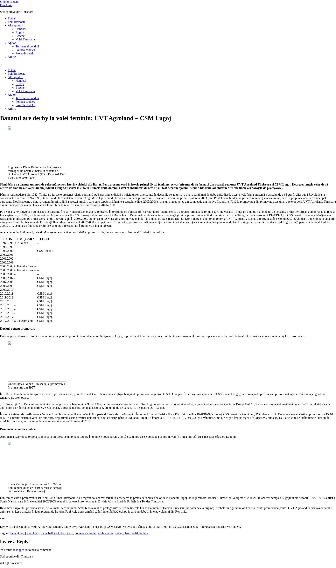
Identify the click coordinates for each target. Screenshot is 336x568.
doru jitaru (66, 533)
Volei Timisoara (25, 39)
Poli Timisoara (16, 22)
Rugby (20, 32)
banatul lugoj (18, 533)
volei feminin (140, 533)
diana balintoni (50, 533)
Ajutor (12, 43)
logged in (22, 549)
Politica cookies (25, 50)
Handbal (21, 29)
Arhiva (12, 57)
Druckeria (6, 5)
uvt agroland (122, 533)
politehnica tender (85, 533)
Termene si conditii (27, 46)
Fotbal (12, 18)
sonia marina (105, 533)
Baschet (20, 36)
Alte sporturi (15, 25)
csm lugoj (33, 533)
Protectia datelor (25, 53)
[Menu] (1, 64)
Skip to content (9, 1)
